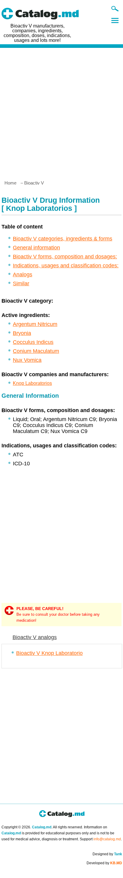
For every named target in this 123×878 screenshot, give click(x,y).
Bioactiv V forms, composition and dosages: (65, 257)
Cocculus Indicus (33, 342)
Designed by (107, 854)
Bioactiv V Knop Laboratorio (49, 653)
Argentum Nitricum (35, 324)
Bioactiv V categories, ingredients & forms (62, 239)
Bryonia (22, 333)
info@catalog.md (107, 839)
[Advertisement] (61, 111)
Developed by (104, 863)
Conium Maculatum (36, 351)
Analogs (22, 275)
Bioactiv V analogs (35, 637)
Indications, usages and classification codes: (66, 266)
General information (36, 248)
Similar (21, 283)
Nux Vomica (27, 360)
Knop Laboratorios (32, 383)
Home (10, 182)
